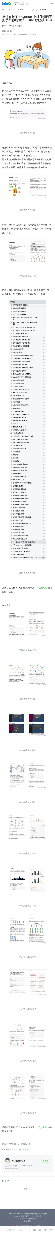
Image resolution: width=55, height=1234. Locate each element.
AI (28, 9)
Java (51, 9)
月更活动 (11, 9)
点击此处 (43, 587)
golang (34, 9)
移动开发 (43, 9)
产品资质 (27, 1221)
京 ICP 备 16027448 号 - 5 (27, 1219)
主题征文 (21, 9)
